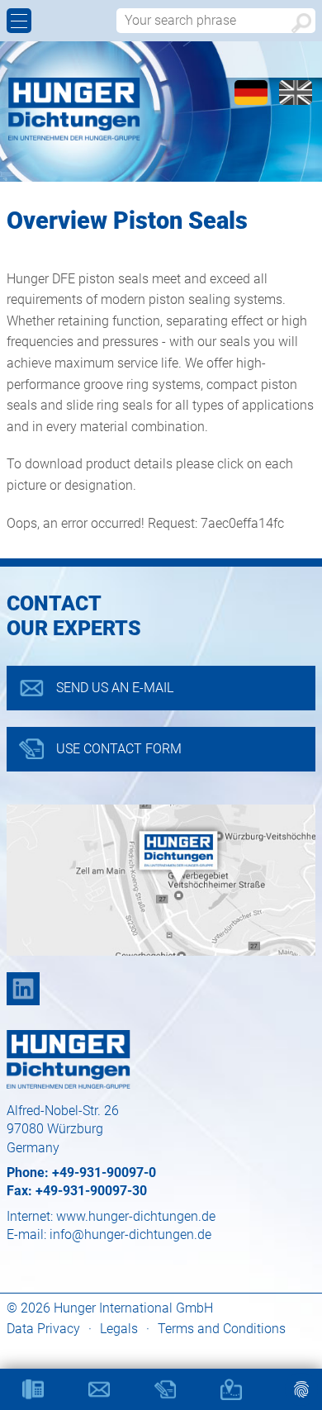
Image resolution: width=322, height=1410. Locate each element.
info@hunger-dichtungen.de (130, 1234)
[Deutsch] (252, 100)
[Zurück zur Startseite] (74, 109)
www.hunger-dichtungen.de (135, 1216)
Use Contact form (119, 749)
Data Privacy (43, 1328)
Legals (119, 1328)
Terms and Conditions (222, 1328)
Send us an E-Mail (114, 688)
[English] (295, 100)
